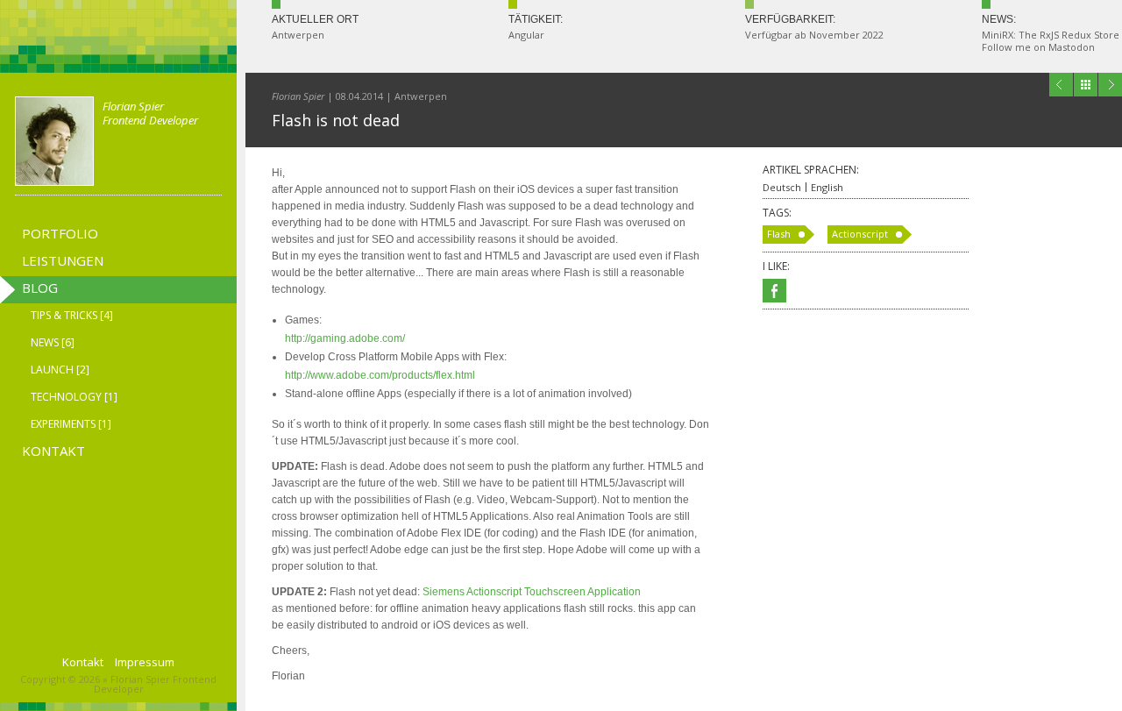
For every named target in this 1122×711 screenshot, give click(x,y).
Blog (40, 287)
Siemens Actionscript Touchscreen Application (532, 592)
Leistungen (62, 260)
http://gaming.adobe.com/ (345, 338)
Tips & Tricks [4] (72, 315)
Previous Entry (1061, 84)
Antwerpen (298, 34)
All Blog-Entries (1085, 84)
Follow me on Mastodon (1038, 46)
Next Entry (1110, 84)
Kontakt (53, 450)
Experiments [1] (71, 423)
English (827, 187)
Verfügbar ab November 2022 (814, 34)
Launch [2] (60, 369)
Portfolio (60, 233)
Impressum (144, 662)
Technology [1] (74, 396)
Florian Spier (298, 96)
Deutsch (782, 187)
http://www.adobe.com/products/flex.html (380, 375)
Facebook (774, 290)
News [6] (53, 342)
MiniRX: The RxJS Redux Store (1050, 34)
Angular (526, 34)
